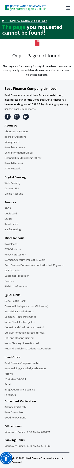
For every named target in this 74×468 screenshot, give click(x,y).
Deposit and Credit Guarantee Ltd (24, 327)
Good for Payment (15, 417)
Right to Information (16, 286)
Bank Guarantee (14, 412)
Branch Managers (15, 147)
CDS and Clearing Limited (19, 338)
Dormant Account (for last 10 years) (25, 260)
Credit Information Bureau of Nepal (25, 332)
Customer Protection (17, 275)
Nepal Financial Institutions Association (28, 348)
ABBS (8, 208)
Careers (9, 281)
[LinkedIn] (26, 117)
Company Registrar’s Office (20, 316)
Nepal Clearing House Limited (22, 343)
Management (12, 142)
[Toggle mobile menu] (68, 8)
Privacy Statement (15, 254)
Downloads (11, 244)
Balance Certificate (16, 407)
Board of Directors (15, 136)
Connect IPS (12, 188)
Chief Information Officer (19, 152)
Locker (8, 219)
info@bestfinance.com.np (20, 389)
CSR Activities (13, 270)
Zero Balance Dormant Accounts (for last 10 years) (34, 265)
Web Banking (12, 183)
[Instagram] (17, 117)
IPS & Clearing (13, 229)
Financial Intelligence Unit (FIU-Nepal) (26, 306)
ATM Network (13, 168)
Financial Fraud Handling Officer (23, 158)
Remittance (11, 224)
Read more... (29, 109)
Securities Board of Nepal (19, 311)
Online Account (14, 193)
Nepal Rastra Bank (15, 301)
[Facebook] (8, 117)
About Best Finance (16, 131)
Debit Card (11, 213)
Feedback (10, 395)
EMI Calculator (13, 249)
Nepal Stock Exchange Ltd (20, 322)
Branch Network (14, 163)
